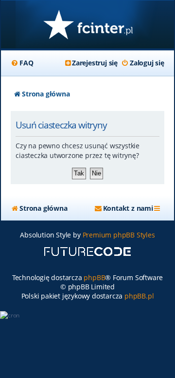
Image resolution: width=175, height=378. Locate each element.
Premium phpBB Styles (119, 234)
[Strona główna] (87, 25)
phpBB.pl (139, 295)
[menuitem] (22, 63)
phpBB (94, 277)
